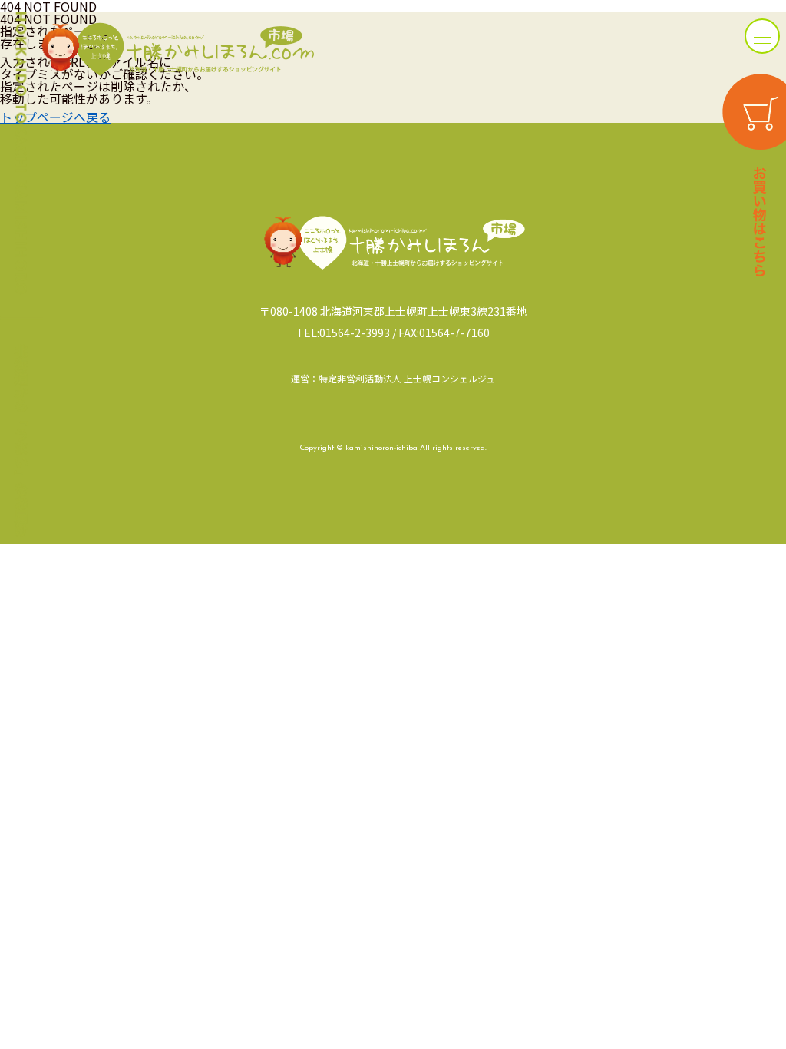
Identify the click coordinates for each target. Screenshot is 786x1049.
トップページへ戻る (55, 117)
